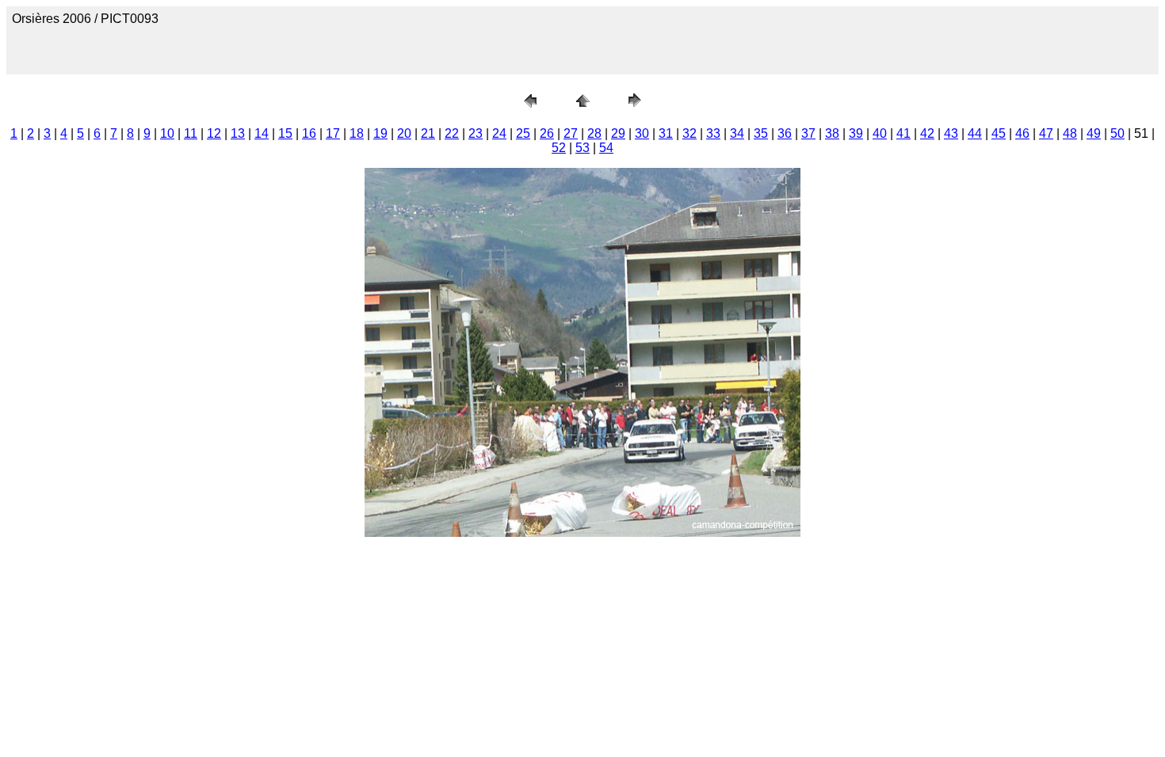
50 (1117, 133)
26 (547, 133)
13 (238, 133)
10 (167, 133)
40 (880, 133)
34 (737, 133)
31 (666, 133)
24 (499, 133)
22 (452, 133)
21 (428, 133)
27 (570, 133)
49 (1094, 133)
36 (784, 133)
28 (594, 133)
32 (689, 133)
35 (761, 133)
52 (559, 147)
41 (903, 133)
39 (856, 133)
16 (309, 133)
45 (998, 133)
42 (927, 133)
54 (606, 147)
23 (475, 133)
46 (1022, 133)
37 (808, 133)
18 (357, 133)
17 (333, 133)
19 (380, 133)
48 (1070, 133)
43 (951, 133)
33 (713, 133)
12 (214, 133)
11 (190, 133)
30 (642, 133)
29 (618, 133)
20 (404, 133)
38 (832, 133)
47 (1046, 133)
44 (975, 133)
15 (285, 133)
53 (582, 147)
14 (261, 133)
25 (523, 133)
